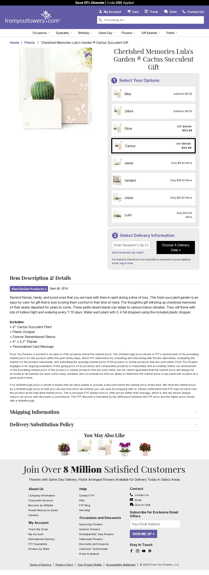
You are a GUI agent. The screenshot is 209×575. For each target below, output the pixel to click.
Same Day (105, 33)
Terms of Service (40, 564)
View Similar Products (27, 289)
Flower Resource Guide (43, 510)
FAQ (81, 500)
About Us (36, 489)
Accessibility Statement (121, 564)
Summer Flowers (89, 529)
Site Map (84, 510)
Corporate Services (40, 500)
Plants (171, 33)
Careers (33, 515)
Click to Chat (142, 504)
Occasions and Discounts (100, 518)
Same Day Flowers (91, 524)
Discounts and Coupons (94, 544)
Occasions (40, 33)
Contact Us (141, 495)
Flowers (127, 33)
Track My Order (38, 529)
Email (137, 500)
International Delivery (41, 539)
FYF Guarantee (37, 544)
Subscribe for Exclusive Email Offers (154, 514)
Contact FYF (86, 495)
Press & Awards (89, 553)
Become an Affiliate (40, 505)
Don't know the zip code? (128, 252)
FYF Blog (84, 505)
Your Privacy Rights (90, 564)
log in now (126, 263)
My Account (39, 523)
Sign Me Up (142, 534)
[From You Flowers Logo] (32, 17)
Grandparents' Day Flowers (96, 534)
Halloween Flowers (91, 539)
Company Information (41, 495)
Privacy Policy (64, 564)
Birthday (83, 33)
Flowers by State (38, 548)
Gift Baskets (149, 33)
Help (83, 489)
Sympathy (62, 33)
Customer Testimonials (93, 548)
